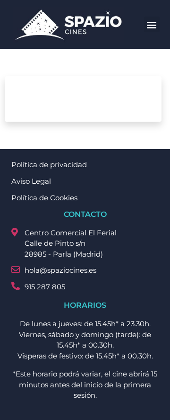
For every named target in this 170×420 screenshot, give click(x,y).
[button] (152, 24)
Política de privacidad (49, 164)
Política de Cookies (44, 197)
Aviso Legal (31, 181)
